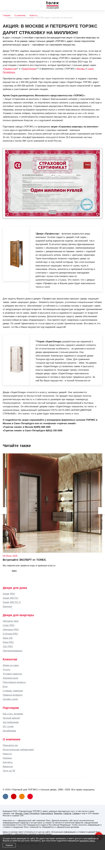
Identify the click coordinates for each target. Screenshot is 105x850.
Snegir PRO (9, 593)
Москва (18, 813)
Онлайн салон (10, 699)
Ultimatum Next (11, 621)
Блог (5, 686)
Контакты (8, 762)
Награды (7, 758)
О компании (19, 15)
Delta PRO (8, 642)
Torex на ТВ (9, 770)
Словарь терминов (13, 690)
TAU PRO (8, 646)
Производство (10, 745)
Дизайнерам (9, 730)
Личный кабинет (11, 718)
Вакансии (8, 766)
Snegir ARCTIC (10, 598)
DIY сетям (8, 726)
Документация (10, 678)
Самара (76, 813)
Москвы (81, 68)
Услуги (6, 669)
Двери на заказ (11, 665)
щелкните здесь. (87, 841)
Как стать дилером (13, 713)
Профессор (10, 68)
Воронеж (58, 813)
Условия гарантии (12, 673)
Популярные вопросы (14, 682)
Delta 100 (7, 638)
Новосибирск (46, 813)
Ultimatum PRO (11, 629)
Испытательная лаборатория (18, 749)
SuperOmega (29, 68)
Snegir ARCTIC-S (12, 602)
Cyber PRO (8, 625)
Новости (33, 15)
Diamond (7, 606)
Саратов (67, 813)
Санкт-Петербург (31, 813)
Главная (6, 15)
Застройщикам (11, 722)
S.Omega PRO (10, 633)
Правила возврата (12, 695)
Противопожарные (12, 650)
